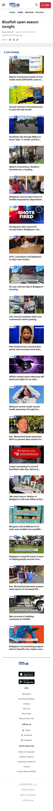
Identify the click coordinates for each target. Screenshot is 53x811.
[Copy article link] (17, 40)
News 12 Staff (7, 32)
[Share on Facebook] (10, 40)
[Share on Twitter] (14, 40)
